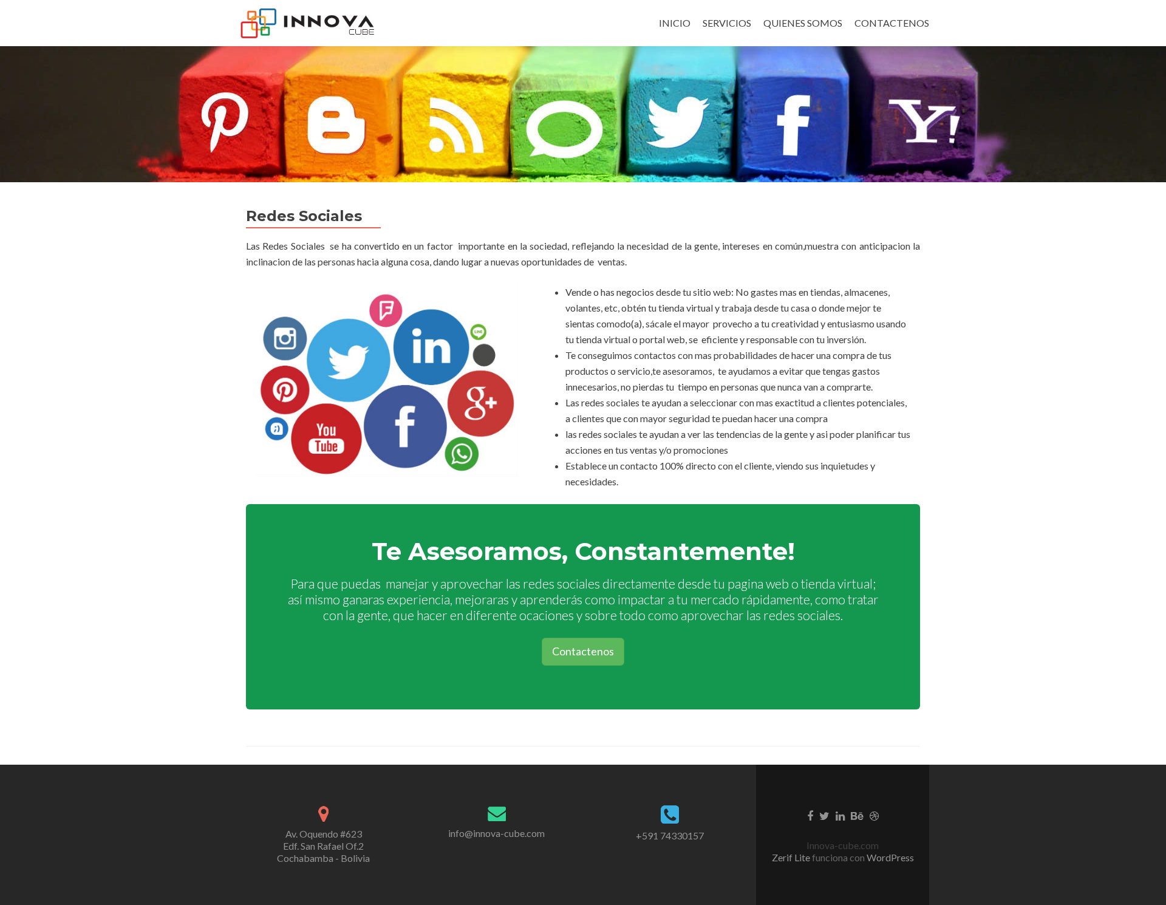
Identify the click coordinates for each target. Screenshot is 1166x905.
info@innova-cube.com (496, 833)
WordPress (889, 857)
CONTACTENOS (891, 23)
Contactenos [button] (583, 651)
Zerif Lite (792, 857)
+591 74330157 (670, 835)
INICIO (674, 23)
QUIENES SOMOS (802, 23)
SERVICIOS (727, 23)
